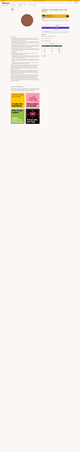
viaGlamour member (21, 89)
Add (67, 16)
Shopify (66, 32)
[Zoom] (38, 9)
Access (35, 0)
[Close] (68, 31)
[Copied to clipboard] (45, 55)
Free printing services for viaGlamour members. (49, 36)
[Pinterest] (3, 0)
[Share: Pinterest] (44, 55)
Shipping (43, 12)
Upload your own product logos (17, 86)
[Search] (70, 3)
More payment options (55, 29)
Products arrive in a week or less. (47, 38)
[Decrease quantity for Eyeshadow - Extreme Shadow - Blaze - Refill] (42, 26)
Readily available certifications (47, 40)
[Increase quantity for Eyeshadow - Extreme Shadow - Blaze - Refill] (44, 26)
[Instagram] (2, 0)
